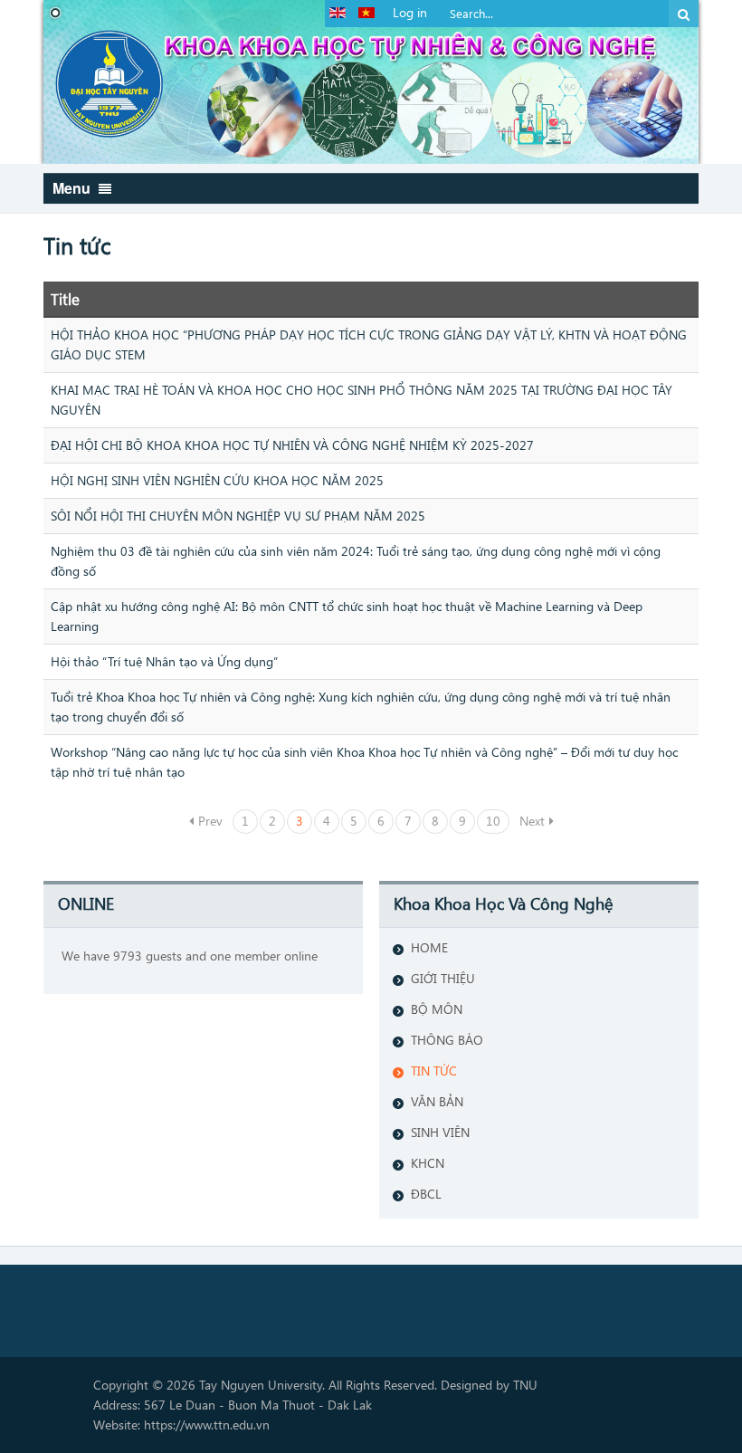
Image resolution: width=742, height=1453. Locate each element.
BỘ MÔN (436, 1009)
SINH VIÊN (440, 1132)
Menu (73, 187)
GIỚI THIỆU (443, 978)
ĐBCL (426, 1193)
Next (532, 820)
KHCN (427, 1162)
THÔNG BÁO (447, 1039)
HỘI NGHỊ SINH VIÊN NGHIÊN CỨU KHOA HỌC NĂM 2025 (217, 480)
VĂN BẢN (437, 1101)
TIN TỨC (434, 1070)
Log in (410, 12)
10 (493, 820)
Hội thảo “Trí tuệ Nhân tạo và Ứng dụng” (164, 661)
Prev (210, 820)
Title (65, 299)
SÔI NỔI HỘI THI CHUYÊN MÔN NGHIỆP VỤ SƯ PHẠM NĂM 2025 (238, 515)
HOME (429, 947)
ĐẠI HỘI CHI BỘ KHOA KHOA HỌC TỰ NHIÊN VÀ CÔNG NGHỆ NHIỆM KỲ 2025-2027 (292, 445)
